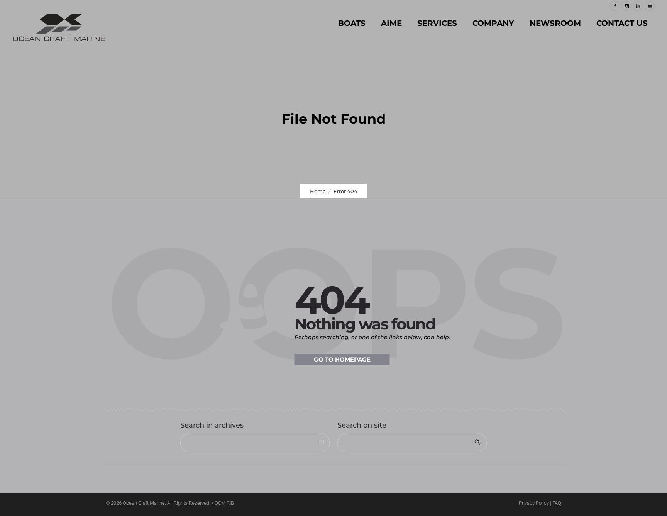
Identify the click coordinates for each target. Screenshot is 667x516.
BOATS (352, 23)
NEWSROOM (555, 23)
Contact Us (622, 23)
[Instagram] (626, 6)
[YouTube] (649, 6)
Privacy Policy (534, 503)
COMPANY (493, 23)
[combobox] (255, 442)
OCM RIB (224, 503)
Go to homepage (342, 359)
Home (318, 191)
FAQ (556, 503)
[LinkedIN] (638, 6)
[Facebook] (615, 6)
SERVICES (437, 23)
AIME (391, 23)
